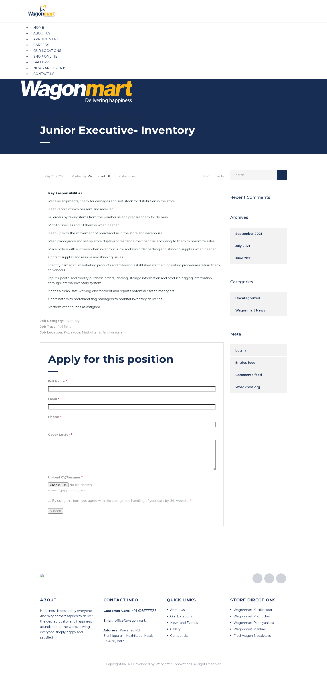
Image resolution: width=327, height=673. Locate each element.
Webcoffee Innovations (173, 664)
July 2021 (242, 246)
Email (53, 399)
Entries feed (245, 363)
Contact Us (43, 74)
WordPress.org (247, 387)
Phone (54, 417)
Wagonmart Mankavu (251, 629)
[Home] (76, 91)
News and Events (49, 68)
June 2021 (243, 258)
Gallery (41, 62)
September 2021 (248, 234)
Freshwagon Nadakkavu (252, 635)
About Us (41, 33)
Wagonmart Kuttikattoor (253, 610)
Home (38, 28)
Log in (240, 350)
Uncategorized (247, 298)
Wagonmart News (250, 310)
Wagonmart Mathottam (252, 616)
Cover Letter (60, 435)
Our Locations (47, 51)
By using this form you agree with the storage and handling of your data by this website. (121, 501)
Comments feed (248, 375)
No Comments (213, 176)
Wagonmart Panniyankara (254, 623)
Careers (41, 45)
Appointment (46, 39)
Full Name (57, 381)
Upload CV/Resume (65, 477)
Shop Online (45, 56)
